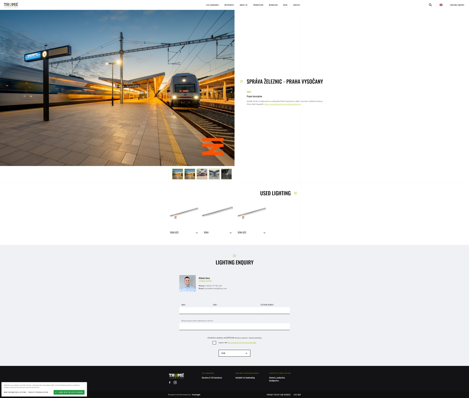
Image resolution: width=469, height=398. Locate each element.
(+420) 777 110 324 (214, 286)
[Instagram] (175, 382)
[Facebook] (169, 382)
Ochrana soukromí (241, 338)
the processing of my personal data (242, 343)
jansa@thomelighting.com (216, 288)
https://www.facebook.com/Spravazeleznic (282, 104)
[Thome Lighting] (42, 4)
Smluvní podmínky (255, 338)
